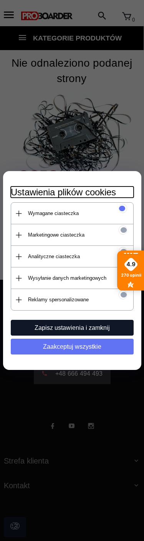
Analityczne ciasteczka (54, 256)
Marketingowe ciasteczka (56, 235)
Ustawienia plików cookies (63, 192)
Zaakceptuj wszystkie (72, 346)
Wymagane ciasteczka (53, 213)
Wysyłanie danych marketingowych (67, 278)
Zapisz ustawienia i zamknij (72, 327)
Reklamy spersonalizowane (58, 299)
